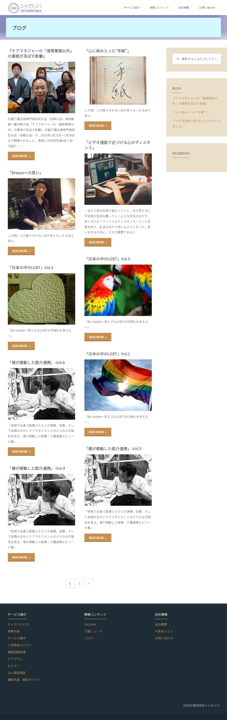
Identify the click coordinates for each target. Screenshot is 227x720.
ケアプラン (15, 659)
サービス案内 (17, 638)
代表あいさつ (164, 631)
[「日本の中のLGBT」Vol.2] (58, 299)
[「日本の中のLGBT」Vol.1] (135, 385)
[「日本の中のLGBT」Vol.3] (135, 290)
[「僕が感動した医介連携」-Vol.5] (135, 480)
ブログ (88, 638)
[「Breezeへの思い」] (58, 204)
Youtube (90, 624)
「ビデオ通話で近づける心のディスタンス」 (117, 144)
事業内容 (14, 631)
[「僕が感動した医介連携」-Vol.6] (58, 393)
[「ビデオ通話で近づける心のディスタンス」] (135, 179)
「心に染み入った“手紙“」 (107, 50)
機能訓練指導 (17, 652)
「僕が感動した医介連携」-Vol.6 (36, 362)
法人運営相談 (17, 672)
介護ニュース (93, 631)
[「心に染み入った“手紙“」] (135, 80)
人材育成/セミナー (20, 645)
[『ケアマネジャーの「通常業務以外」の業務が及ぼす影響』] (58, 87)
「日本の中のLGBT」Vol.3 (107, 258)
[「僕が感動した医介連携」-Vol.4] (58, 499)
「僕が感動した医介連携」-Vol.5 (113, 448)
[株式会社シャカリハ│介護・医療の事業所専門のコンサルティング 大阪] (25, 7)
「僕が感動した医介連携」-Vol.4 (36, 468)
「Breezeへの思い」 (25, 172)
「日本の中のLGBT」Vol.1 (107, 353)
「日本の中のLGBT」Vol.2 (30, 267)
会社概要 (161, 624)
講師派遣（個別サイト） (24, 679)
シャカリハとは (18, 624)
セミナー (14, 665)
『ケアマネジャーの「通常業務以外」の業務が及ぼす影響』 (41, 53)
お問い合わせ (164, 638)
